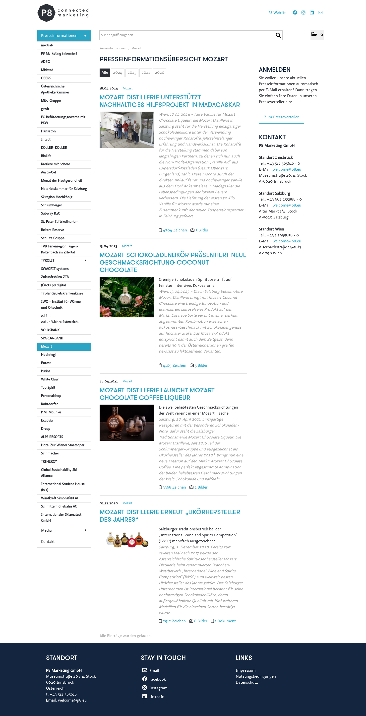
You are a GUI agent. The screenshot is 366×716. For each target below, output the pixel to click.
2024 (117, 73)
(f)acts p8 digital (53, 285)
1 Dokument (225, 621)
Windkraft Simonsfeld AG (60, 498)
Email (153, 671)
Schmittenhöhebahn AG (59, 506)
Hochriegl (48, 355)
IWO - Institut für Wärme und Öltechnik (61, 305)
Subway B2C (50, 213)
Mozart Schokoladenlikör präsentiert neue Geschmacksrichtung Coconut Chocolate (173, 263)
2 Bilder (201, 488)
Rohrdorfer (49, 404)
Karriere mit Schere (55, 164)
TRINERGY (49, 462)
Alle (105, 73)
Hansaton (48, 131)
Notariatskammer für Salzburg (64, 189)
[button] (317, 35)
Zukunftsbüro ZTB (55, 277)
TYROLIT (47, 261)
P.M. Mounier (51, 412)
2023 (131, 73)
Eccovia (47, 421)
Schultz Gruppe (52, 238)
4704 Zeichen (175, 230)
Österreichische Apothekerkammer (55, 89)
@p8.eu (294, 241)
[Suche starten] (278, 35)
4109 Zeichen (175, 366)
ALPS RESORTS (52, 437)
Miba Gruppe (51, 101)
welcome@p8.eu (287, 170)
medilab (47, 45)
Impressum (246, 671)
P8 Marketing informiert (59, 54)
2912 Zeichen (175, 621)
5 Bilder (201, 230)
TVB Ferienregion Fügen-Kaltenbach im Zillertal (59, 249)
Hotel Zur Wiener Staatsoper (62, 445)
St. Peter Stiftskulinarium (59, 222)
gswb (45, 109)
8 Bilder (200, 621)
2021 (145, 73)
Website (277, 13)
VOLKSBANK (50, 330)
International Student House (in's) (63, 487)
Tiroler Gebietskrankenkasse (62, 293)
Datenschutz (247, 683)
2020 (159, 73)
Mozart (46, 347)
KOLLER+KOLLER (54, 148)
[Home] (62, 13)
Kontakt (48, 542)
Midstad (47, 70)
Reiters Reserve (52, 230)
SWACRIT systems (55, 269)
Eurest (46, 363)
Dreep (45, 429)
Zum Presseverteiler (281, 117)
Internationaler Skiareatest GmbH (61, 518)
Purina (46, 371)
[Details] (127, 132)
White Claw (50, 379)
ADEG (45, 62)
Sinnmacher (50, 453)
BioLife (46, 156)
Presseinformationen (59, 36)
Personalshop (51, 396)
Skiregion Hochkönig (56, 197)
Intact (46, 140)
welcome (280, 241)
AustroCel (48, 172)
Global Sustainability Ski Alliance (59, 473)
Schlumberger (51, 205)
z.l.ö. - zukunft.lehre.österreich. (60, 319)
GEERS (46, 78)
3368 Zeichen (175, 488)
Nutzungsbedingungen (256, 677)
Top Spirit (48, 388)
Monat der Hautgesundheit (61, 181)
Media (46, 531)
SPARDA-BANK (52, 338)
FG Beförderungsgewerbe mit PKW (63, 120)
